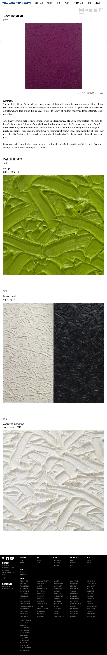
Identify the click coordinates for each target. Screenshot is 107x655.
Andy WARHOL (23, 643)
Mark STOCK (23, 625)
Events (67, 3)
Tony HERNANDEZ (58, 586)
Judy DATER (40, 586)
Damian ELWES (40, 596)
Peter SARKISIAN (91, 609)
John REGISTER (90, 596)
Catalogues (73, 563)
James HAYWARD (41, 616)
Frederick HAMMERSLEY (42, 609)
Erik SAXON (90, 611)
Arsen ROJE (89, 601)
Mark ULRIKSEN (24, 635)
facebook (7, 558)
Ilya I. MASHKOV (74, 584)
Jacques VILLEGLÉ (24, 640)
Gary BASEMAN (24, 594)
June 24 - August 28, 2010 (12, 427)
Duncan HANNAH (41, 611)
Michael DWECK (41, 594)
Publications (78, 3)
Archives (22, 563)
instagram (3, 558)
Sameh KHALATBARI (58, 596)
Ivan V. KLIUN (57, 599)
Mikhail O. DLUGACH (42, 589)
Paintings (6, 168)
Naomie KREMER (58, 604)
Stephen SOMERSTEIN (25, 620)
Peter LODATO (57, 614)
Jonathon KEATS (57, 594)
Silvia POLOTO (73, 616)
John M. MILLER (74, 594)
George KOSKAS (57, 601)
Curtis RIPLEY (90, 599)
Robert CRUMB (40, 584)
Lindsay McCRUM (74, 589)
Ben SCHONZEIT (91, 614)
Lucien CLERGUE (24, 616)
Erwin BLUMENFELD (25, 604)
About (98, 3)
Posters (72, 565)
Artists (49, 3)
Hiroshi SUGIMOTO (24, 628)
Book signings (57, 560)
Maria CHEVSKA (24, 614)
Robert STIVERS (24, 623)
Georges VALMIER (24, 638)
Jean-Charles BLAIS (25, 601)
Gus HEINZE (56, 581)
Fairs (58, 3)
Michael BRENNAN (24, 609)
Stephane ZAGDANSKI (25, 648)
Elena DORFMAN (41, 591)
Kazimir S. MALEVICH (59, 616)
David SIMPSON (91, 616)
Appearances (57, 563)
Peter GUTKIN (40, 606)
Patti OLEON (73, 606)
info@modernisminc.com (8, 578)
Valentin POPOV (91, 581)
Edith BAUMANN (24, 596)
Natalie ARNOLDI (24, 589)
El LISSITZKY (56, 611)
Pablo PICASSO (74, 611)
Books (71, 560)
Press (89, 3)
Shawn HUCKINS (58, 589)
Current (22, 560)
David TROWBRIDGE (25, 633)
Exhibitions (39, 3)
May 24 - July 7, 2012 (10, 299)
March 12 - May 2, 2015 (11, 171)
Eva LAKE (56, 606)
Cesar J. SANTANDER (92, 606)
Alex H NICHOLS (74, 601)
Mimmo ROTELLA (91, 604)
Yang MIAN (73, 591)
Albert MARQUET (74, 581)
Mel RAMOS (90, 594)
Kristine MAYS (73, 586)
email (12, 558)
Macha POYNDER (91, 586)
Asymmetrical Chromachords (13, 423)
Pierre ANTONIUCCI (24, 586)
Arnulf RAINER (90, 591)
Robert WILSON (24, 645)
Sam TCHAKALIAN (24, 630)
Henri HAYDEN (40, 614)
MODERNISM (16, 3)
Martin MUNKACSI (74, 599)
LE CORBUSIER (57, 609)
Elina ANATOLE (23, 584)
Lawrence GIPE (40, 599)
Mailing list (23, 574)
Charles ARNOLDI (24, 591)
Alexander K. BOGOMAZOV (26, 606)
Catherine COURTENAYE (42, 581)
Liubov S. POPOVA (91, 584)
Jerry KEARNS (57, 591)
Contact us (23, 572)
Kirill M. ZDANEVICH (25, 650)
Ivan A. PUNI (90, 589)
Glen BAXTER (23, 599)
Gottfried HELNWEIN (58, 584)
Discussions (56, 565)
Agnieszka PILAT (74, 614)
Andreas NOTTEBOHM (75, 604)
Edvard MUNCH (74, 596)
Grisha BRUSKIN (24, 611)
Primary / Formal (9, 296)
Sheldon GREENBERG (42, 604)
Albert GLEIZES (40, 601)
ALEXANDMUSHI (24, 581)
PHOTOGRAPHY (74, 609)
